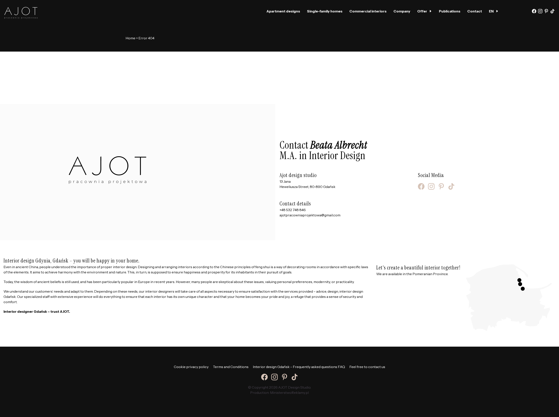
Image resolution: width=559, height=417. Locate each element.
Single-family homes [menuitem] (324, 11)
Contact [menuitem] (474, 11)
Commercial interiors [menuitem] (367, 11)
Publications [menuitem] (449, 11)
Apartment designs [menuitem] (283, 11)
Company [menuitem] (401, 11)
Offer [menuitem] (422, 11)
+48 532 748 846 (293, 210)
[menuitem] (493, 11)
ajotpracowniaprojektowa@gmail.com (310, 215)
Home (130, 38)
